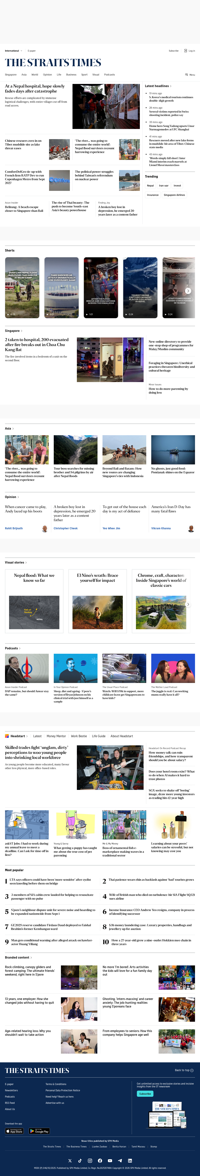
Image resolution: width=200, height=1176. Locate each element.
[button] (14, 51)
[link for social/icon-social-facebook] (100, 1160)
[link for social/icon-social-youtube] (110, 1160)
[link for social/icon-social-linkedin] (130, 1160)
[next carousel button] (188, 291)
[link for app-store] (15, 1131)
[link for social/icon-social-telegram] (120, 1160)
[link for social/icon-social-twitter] (70, 1160)
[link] (53, 62)
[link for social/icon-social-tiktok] (80, 1160)
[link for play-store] (39, 1131)
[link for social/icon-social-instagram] (90, 1160)
